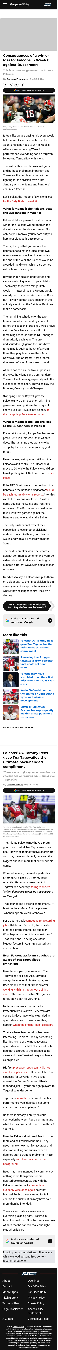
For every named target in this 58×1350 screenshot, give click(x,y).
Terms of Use (10, 1303)
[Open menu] (5, 4)
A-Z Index (8, 1318)
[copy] (22, 85)
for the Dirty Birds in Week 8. (20, 201)
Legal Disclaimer (12, 1309)
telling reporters (40, 887)
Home (6, 727)
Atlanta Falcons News (22, 727)
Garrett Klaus (14, 784)
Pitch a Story (10, 1297)
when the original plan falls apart (33, 1024)
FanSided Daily (37, 1292)
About (6, 1280)
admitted (23, 1098)
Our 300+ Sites (37, 1286)
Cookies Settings (38, 1318)
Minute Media (18, 1327)
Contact (7, 1286)
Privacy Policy (36, 1297)
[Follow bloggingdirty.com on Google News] (50, 620)
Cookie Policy (36, 1303)
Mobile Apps (10, 1292)
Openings (33, 1280)
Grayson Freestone (17, 79)
